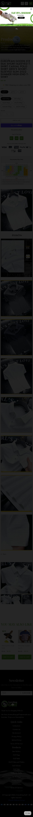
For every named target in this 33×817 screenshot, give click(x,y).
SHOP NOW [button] (21, 17)
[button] (31, 9)
